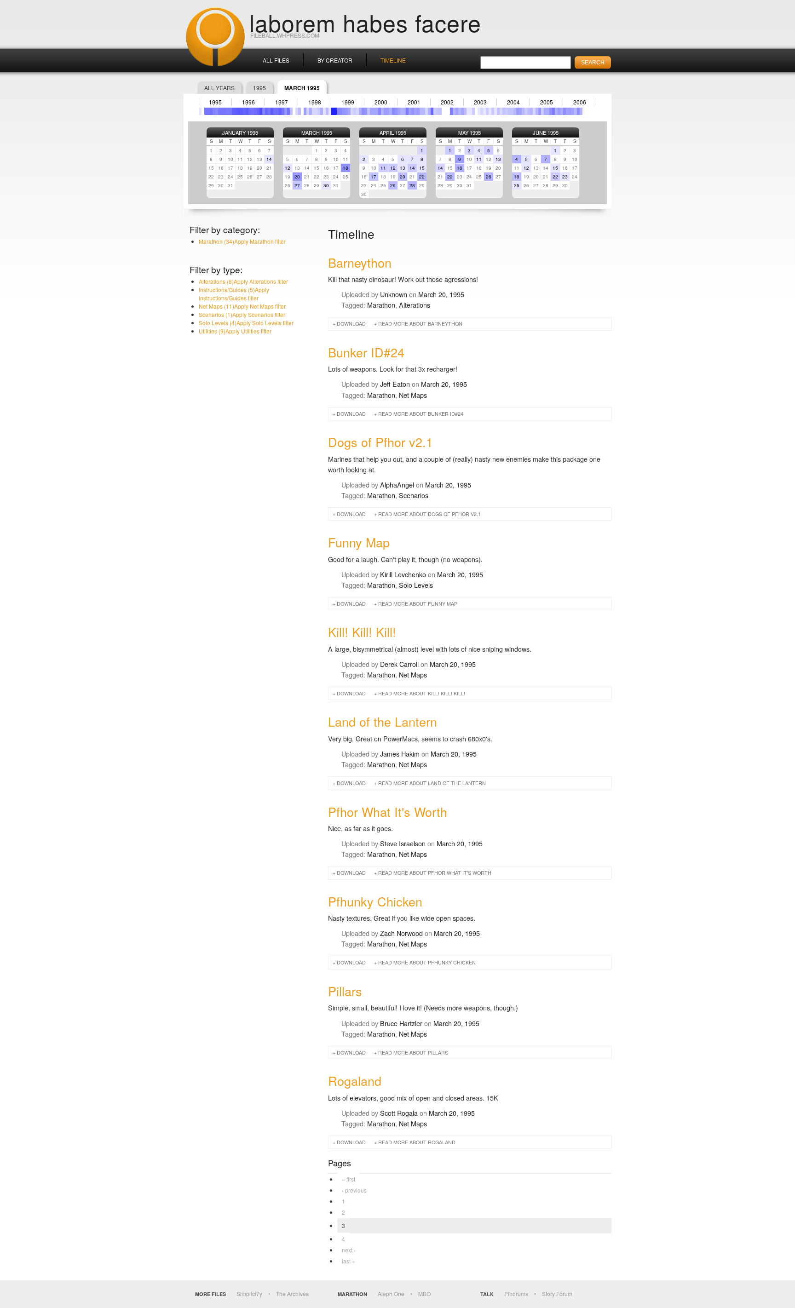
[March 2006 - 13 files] (570, 111)
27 (297, 185)
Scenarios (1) (242, 314)
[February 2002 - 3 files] (434, 111)
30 (326, 185)
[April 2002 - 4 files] (440, 111)
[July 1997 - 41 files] (283, 111)
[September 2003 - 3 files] (487, 111)
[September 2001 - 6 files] (421, 111)
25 (516, 185)
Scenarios (413, 495)
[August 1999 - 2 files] (352, 111)
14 (269, 159)
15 (422, 168)
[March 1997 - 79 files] (272, 111)
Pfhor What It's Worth (387, 811)
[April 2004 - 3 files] (506, 111)
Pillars (345, 991)
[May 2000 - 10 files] (376, 111)
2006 (579, 102)
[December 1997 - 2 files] (296, 111)
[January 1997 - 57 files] (266, 111)
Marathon (381, 305)
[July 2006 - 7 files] (581, 111)
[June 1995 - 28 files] (214, 111)
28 (412, 185)
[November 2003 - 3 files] (492, 111)
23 (565, 176)
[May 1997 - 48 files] (277, 111)
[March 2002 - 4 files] (437, 111)
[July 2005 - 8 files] (548, 111)
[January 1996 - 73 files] (233, 111)
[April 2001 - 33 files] (407, 111)
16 (459, 168)
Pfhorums (516, 1293)
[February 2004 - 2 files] (501, 111)
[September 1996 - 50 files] (255, 111)
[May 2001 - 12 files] (410, 111)
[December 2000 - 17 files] (396, 111)
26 (393, 185)
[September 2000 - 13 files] (387, 111)
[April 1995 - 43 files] (208, 111)
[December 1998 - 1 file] (329, 111)
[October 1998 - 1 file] (324, 111)
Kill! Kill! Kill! (362, 632)
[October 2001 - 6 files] (423, 111)
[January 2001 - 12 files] (399, 111)
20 (297, 176)
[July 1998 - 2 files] (316, 111)
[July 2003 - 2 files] (481, 111)
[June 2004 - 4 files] (512, 111)
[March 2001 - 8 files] (404, 111)
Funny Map (359, 542)
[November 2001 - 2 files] (426, 111)
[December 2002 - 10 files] (462, 111)
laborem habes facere (365, 22)
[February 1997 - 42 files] (269, 111)
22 (422, 176)
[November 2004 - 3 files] (525, 111)
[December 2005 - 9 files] (561, 111)
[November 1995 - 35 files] (227, 111)
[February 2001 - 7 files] (401, 111)
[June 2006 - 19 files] (578, 111)
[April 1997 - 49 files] (274, 111)
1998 (314, 102)
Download (351, 323)
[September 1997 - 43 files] (288, 111)
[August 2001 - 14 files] (418, 111)
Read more (420, 323)
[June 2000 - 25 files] (379, 111)
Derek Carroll (399, 664)
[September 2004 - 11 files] (520, 111)
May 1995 (469, 132)
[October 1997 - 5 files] (291, 111)
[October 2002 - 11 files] (456, 111)
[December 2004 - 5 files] (528, 111)
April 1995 (393, 132)
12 (287, 168)
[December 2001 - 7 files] (429, 111)
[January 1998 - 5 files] (299, 111)
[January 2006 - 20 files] (564, 111)
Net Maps (413, 395)
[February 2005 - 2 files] (534, 111)
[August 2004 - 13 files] (517, 111)
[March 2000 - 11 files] (371, 111)
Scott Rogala (399, 1113)
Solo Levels (416, 585)
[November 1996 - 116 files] (260, 111)
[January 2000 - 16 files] (365, 111)
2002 (447, 102)
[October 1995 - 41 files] (225, 111)
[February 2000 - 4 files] (368, 111)
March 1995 (316, 132)
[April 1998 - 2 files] (307, 111)
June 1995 (546, 132)
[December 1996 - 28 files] (263, 111)
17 (373, 176)
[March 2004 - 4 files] (503, 111)
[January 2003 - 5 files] (465, 111)
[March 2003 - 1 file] (470, 111)
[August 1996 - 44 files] (252, 111)
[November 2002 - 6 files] (459, 111)
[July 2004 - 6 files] (514, 111)
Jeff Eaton (395, 384)
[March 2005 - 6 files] (537, 111)
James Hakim (400, 753)
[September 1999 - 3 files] (354, 111)
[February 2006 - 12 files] (567, 111)
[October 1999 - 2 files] (357, 111)
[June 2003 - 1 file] (479, 111)
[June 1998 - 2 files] (313, 111)
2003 (480, 102)
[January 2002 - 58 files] (432, 111)
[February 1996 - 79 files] (236, 111)
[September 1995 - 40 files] (222, 111)
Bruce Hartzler (401, 1023)
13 (402, 168)
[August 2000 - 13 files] (385, 111)
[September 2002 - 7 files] (454, 111)
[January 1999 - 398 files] (332, 111)
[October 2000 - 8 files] (390, 111)
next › (349, 1250)
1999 (347, 102)
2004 (513, 102)
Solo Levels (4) (246, 323)
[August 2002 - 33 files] (451, 111)
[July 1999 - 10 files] (349, 111)
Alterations (414, 305)
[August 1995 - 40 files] (219, 111)
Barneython (360, 262)
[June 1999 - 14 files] (346, 111)
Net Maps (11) (242, 306)
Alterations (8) (243, 281)
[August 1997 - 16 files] (285, 111)
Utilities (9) (235, 331)
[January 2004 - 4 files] (498, 111)
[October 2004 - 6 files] (523, 111)
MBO (424, 1293)
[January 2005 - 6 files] (531, 111)
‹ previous (354, 1190)
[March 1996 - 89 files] (238, 111)
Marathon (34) (242, 241)
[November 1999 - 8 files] (360, 111)
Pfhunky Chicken (375, 901)
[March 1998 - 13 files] (305, 111)
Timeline (393, 60)
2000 (380, 102)
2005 (546, 102)
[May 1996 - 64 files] (244, 111)
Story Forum (557, 1293)
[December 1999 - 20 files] (363, 111)
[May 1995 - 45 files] (211, 111)
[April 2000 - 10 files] (374, 111)
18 (345, 168)
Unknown (393, 294)
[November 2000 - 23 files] (393, 111)
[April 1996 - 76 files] (241, 111)
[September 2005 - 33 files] (553, 111)
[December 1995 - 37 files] (230, 111)
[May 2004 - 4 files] (509, 111)
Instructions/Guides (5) (234, 294)
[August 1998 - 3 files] (318, 111)
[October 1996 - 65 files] (258, 111)
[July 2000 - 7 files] (382, 111)
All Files (276, 60)
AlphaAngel (397, 484)
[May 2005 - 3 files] (542, 111)
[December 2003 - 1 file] (495, 111)
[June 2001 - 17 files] (412, 111)
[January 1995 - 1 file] (200, 111)
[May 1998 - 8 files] (310, 111)
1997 (281, 102)
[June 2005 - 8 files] (545, 111)
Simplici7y (249, 1293)
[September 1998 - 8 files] (321, 111)
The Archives (292, 1293)
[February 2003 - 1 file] (468, 111)
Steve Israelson (403, 843)
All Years (219, 88)
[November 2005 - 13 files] (559, 111)
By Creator (334, 60)
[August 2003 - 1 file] (484, 111)
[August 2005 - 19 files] (550, 111)
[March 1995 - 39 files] (205, 111)
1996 (248, 102)
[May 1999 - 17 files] (343, 111)
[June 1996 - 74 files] (247, 111)
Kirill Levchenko (403, 574)
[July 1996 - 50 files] (249, 111)
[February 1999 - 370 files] (335, 111)
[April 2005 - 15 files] (539, 111)
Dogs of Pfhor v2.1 (380, 442)
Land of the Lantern (382, 721)
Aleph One (391, 1293)
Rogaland (354, 1081)
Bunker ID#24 (366, 352)
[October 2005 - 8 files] (556, 111)
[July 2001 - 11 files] (415, 111)
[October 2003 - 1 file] (490, 111)
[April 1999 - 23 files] (341, 111)
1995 (259, 88)
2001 (414, 102)
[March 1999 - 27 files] (338, 111)
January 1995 (240, 132)
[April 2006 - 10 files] (572, 111)
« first (348, 1179)
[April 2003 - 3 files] (473, 111)
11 (383, 168)
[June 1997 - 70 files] (280, 111)
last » (348, 1261)
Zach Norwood (401, 933)
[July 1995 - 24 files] (216, 111)
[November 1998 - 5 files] (327, 111)
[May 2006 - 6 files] (575, 111)
